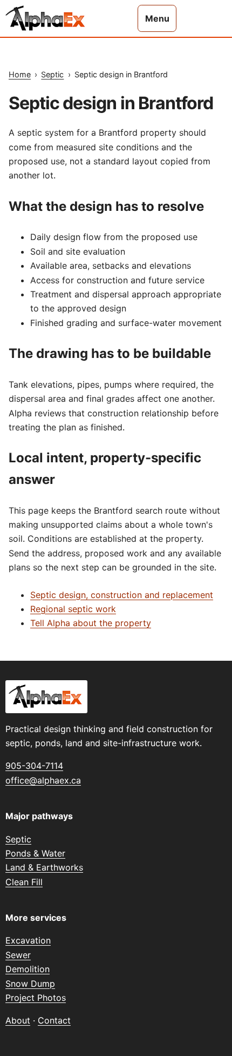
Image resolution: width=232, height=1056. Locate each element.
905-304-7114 (34, 765)
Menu (157, 18)
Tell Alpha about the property (90, 622)
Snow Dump (30, 983)
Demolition (27, 969)
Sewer (18, 954)
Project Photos (35, 997)
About (17, 1020)
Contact (54, 1020)
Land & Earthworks (44, 867)
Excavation (28, 940)
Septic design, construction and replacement (121, 594)
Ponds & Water (35, 853)
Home (20, 74)
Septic (52, 74)
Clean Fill (24, 881)
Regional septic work (73, 608)
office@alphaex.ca (43, 780)
